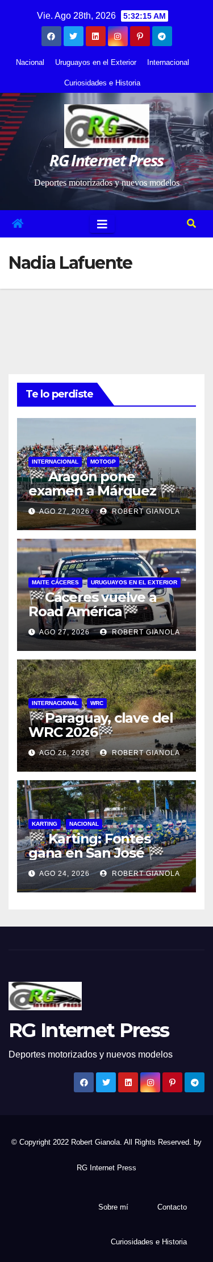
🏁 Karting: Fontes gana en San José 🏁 (96, 845)
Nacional (30, 62)
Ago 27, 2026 (64, 511)
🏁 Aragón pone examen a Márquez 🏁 (102, 483)
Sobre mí (113, 1207)
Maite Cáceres (55, 582)
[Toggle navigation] (102, 224)
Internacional (168, 62)
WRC (96, 703)
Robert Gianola (145, 511)
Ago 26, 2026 (64, 753)
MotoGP (103, 461)
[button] (191, 223)
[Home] (17, 223)
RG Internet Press (106, 160)
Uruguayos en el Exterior (95, 62)
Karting (44, 824)
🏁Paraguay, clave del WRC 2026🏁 (100, 725)
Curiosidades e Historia (102, 83)
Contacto (172, 1207)
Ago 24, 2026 (64, 874)
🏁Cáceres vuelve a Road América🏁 (92, 604)
